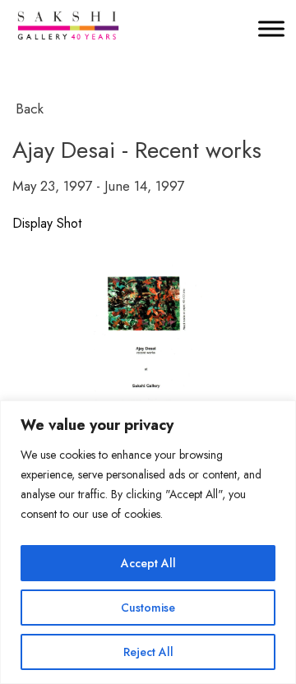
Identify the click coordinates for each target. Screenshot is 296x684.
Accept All (148, 563)
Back (30, 108)
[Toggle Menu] (271, 28)
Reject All (148, 652)
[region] (148, 542)
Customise (148, 607)
